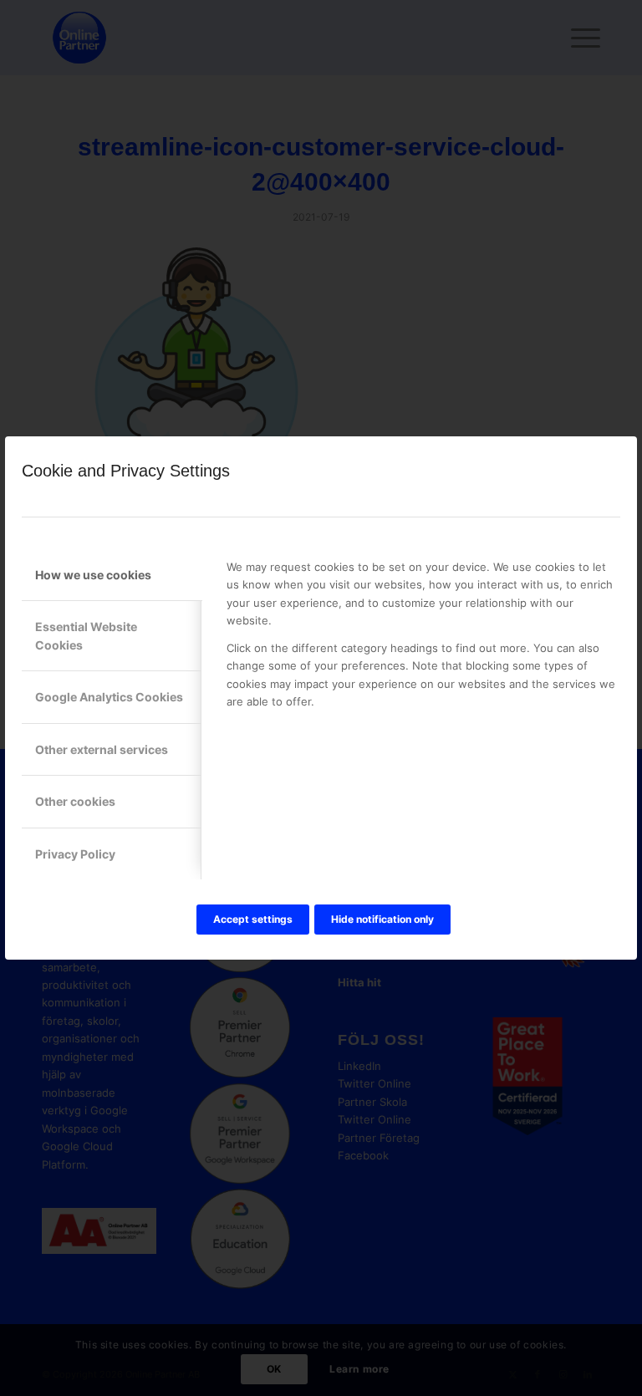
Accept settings (253, 919)
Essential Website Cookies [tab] (86, 635)
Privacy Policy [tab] (75, 854)
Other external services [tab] (101, 749)
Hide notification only (382, 919)
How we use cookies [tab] (93, 575)
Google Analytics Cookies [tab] (109, 697)
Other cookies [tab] (75, 801)
